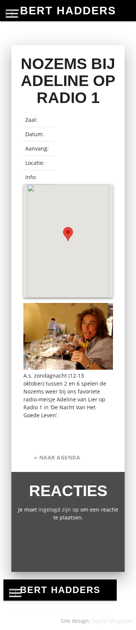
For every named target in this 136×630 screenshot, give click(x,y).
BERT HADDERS (68, 11)
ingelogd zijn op (59, 509)
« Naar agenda (57, 457)
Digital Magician (112, 620)
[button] (68, 234)
